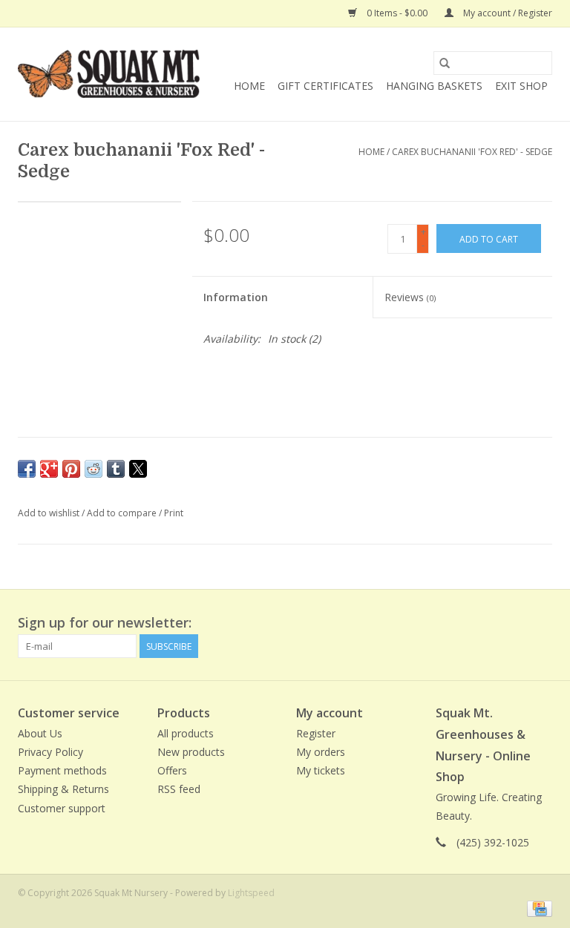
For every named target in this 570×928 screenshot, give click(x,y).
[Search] (444, 63)
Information (235, 297)
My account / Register (506, 13)
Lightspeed (251, 892)
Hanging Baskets (434, 86)
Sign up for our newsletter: (104, 623)
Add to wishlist (50, 513)
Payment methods (62, 770)
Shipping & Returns (63, 789)
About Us (40, 733)
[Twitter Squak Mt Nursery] (513, 623)
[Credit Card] (537, 908)
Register (315, 733)
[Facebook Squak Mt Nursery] (487, 623)
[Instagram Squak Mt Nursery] (540, 623)
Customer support (61, 808)
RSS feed (178, 789)
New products (191, 752)
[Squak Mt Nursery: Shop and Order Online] (109, 74)
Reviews (410, 297)
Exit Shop (521, 86)
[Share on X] (138, 469)
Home (249, 86)
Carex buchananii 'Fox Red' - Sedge (472, 151)
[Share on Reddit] (93, 469)
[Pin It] (71, 469)
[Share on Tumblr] (116, 469)
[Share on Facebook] (27, 469)
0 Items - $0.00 (397, 13)
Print (173, 513)
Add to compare (123, 513)
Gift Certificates (325, 86)
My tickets (320, 770)
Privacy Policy (50, 752)
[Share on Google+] (49, 469)
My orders (320, 752)
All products (185, 733)
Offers (172, 770)
